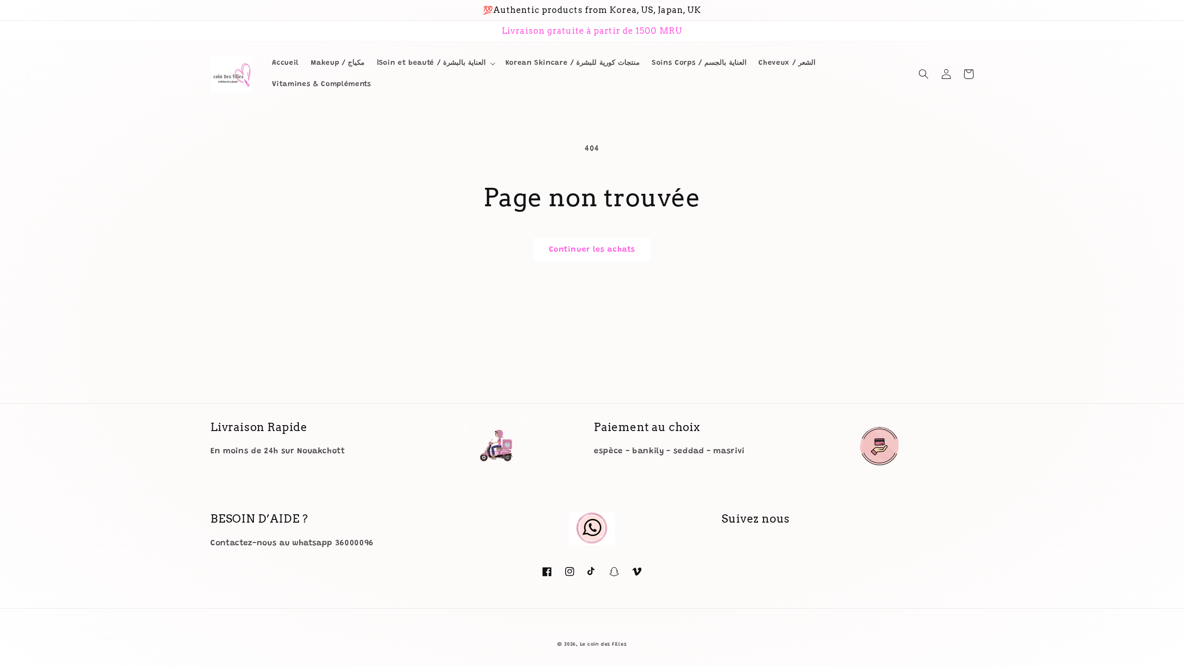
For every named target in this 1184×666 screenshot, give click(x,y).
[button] (435, 63)
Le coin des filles (603, 644)
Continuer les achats (592, 249)
